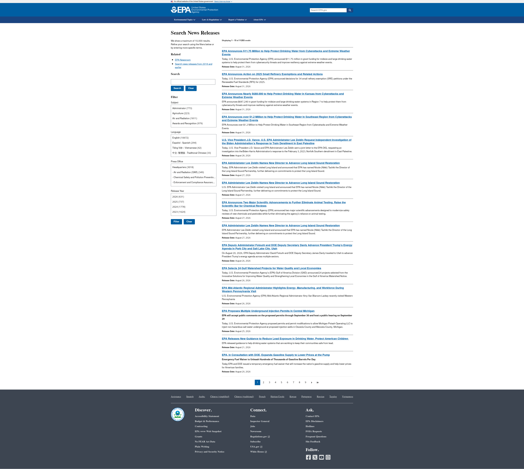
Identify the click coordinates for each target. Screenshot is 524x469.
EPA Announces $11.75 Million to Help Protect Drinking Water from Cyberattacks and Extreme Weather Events (286, 52)
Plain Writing (202, 446)
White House (257, 451)
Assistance (176, 396)
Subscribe (255, 441)
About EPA (258, 20)
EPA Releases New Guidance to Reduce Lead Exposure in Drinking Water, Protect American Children (285, 339)
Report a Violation (236, 20)
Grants (198, 436)
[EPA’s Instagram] (328, 457)
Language (176, 132)
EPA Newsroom (183, 60)
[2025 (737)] (194, 201)
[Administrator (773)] (194, 108)
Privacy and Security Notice (209, 451)
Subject (174, 102)
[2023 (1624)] (194, 212)
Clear (189, 221)
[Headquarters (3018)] (194, 167)
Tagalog (333, 396)
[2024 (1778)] (194, 207)
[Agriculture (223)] (194, 113)
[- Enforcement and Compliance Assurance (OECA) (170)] (194, 182)
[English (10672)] (194, 137)
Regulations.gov (258, 436)
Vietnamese (347, 396)
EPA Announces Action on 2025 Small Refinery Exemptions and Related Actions (272, 74)
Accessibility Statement (207, 416)
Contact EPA (312, 416)
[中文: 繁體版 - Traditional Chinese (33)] (194, 153)
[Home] (194, 10)
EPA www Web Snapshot (208, 431)
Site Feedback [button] (313, 441)
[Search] (350, 10)
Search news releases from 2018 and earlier (193, 66)
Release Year (177, 191)
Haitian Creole (277, 396)
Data (252, 416)
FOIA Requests (314, 431)
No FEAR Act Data (205, 441)
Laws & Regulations (210, 20)
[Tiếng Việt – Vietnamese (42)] (194, 148)
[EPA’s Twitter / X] (315, 457)
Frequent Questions (316, 436)
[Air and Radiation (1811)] (194, 118)
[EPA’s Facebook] (308, 457)
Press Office (177, 161)
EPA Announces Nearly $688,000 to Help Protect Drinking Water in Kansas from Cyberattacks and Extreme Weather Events (283, 95)
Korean (293, 396)
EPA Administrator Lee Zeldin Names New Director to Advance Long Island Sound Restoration (281, 163)
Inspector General (259, 421)
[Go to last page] (317, 382)
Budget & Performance (207, 421)
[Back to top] (516, 461)
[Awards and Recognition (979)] (194, 123)
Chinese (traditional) (244, 396)
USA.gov (254, 446)
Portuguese (306, 396)
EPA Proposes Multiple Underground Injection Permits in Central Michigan (268, 311)
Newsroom (255, 431)
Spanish (189, 396)
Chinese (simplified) (219, 396)
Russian (320, 396)
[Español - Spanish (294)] (194, 143)
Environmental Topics (183, 20)
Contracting (201, 426)
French (262, 396)
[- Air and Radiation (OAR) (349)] (194, 172)
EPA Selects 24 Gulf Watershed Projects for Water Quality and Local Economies (271, 268)
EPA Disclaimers (314, 421)
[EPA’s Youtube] (321, 457)
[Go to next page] (311, 382)
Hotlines (310, 426)
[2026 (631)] (194, 196)
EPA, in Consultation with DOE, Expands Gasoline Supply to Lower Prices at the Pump (276, 355)
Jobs (252, 426)
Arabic (202, 396)
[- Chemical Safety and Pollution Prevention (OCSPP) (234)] (194, 177)
